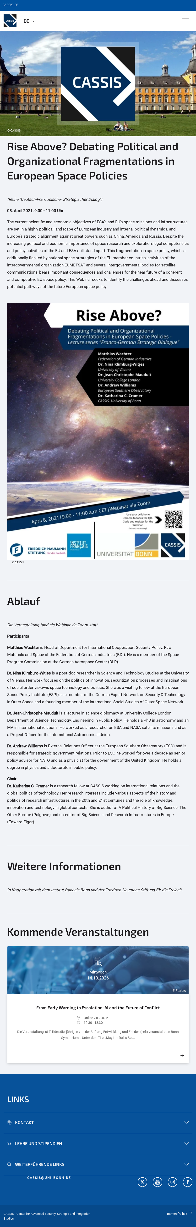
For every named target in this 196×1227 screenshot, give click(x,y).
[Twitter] (142, 1182)
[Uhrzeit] (48, 1022)
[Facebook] (187, 1182)
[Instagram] (172, 1182)
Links (18, 1099)
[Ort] (48, 1017)
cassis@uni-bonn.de (49, 1178)
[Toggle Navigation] (185, 20)
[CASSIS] (10, 20)
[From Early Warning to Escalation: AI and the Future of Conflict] (182, 1055)
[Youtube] (157, 1182)
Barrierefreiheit (177, 1213)
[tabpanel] (98, 83)
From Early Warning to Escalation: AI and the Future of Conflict (98, 1007)
